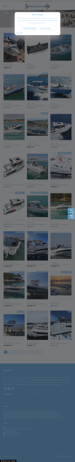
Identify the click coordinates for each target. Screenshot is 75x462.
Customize (19, 33)
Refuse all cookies (30, 28)
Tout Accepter (46, 28)
